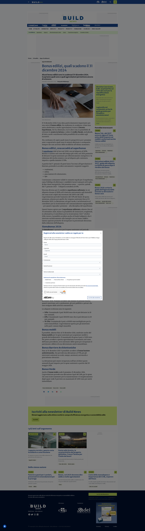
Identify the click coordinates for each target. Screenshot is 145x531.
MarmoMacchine (59, 279)
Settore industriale (49, 272)
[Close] (101, 233)
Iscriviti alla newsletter (94, 297)
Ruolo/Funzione (48, 266)
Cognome (46, 248)
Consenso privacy (50, 282)
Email (45, 254)
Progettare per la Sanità (73, 279)
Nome (45, 242)
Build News (48, 279)
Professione (47, 260)
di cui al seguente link (92, 285)
